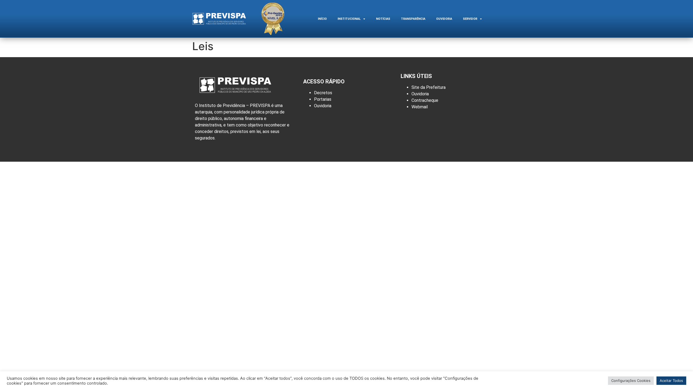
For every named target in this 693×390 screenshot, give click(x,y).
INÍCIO (322, 19)
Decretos (323, 92)
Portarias (322, 99)
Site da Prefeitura (428, 87)
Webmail (419, 106)
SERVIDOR (470, 19)
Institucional (349, 19)
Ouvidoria (444, 19)
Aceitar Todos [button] (671, 380)
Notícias (383, 19)
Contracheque (424, 100)
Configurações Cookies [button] (630, 380)
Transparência (413, 19)
